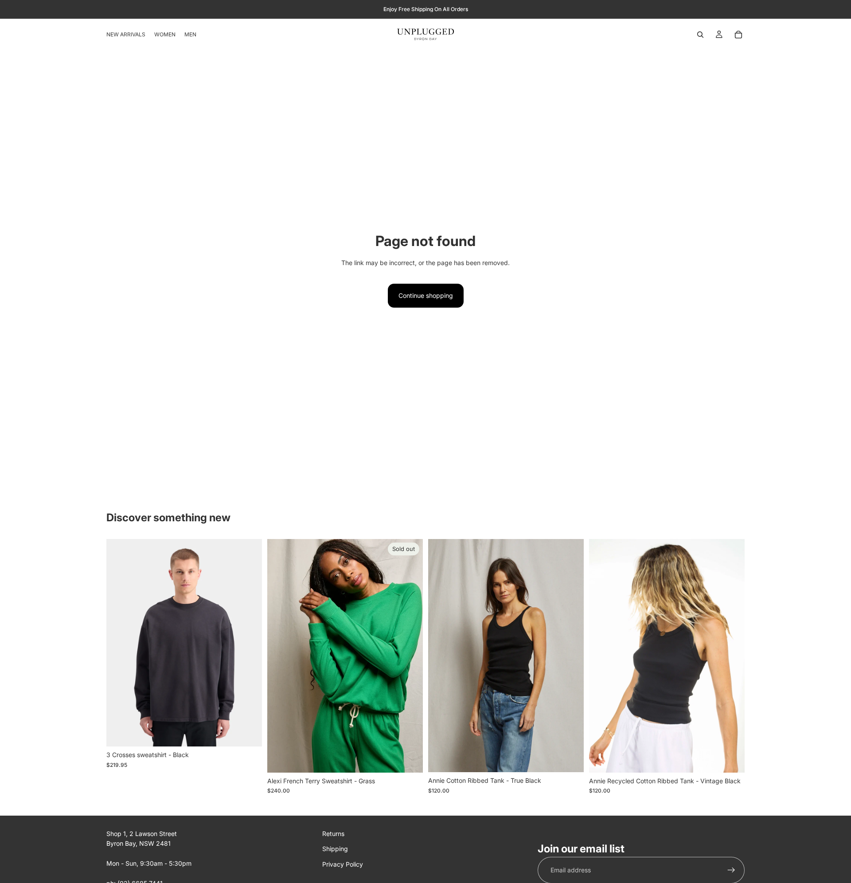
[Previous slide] (119, 642)
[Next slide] (248, 642)
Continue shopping (425, 295)
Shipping (335, 848)
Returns (333, 833)
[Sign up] (731, 870)
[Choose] (248, 733)
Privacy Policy (342, 863)
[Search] (700, 34)
